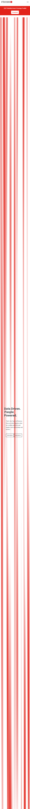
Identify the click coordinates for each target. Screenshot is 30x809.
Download (15, 12)
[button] (28, 2)
